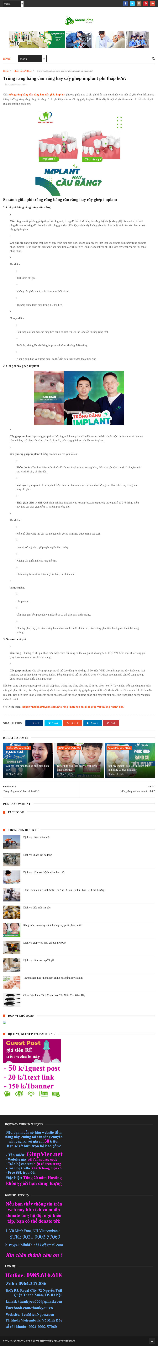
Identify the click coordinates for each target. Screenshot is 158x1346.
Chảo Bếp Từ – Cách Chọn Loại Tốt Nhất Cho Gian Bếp (54, 995)
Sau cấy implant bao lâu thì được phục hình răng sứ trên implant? (129, 767)
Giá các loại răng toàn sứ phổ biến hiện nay (27, 767)
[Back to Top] (152, 1341)
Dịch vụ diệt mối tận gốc (36, 907)
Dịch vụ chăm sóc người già (38, 960)
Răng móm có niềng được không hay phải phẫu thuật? (52, 925)
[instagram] (139, 3)
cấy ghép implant (55, 94)
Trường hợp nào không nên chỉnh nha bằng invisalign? (53, 977)
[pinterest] (145, 3)
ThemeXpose (68, 1341)
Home (6, 58)
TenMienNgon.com (14, 1341)
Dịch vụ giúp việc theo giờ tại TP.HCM (44, 942)
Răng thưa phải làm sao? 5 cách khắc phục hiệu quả (77, 767)
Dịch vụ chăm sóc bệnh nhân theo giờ (43, 872)
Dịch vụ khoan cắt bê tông (37, 854)
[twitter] (132, 3)
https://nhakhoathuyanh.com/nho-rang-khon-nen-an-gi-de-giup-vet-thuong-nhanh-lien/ (73, 706)
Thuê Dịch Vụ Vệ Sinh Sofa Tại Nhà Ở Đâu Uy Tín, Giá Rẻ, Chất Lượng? (64, 890)
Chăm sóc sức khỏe (23, 71)
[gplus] (152, 3)
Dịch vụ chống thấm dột (36, 837)
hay (27, 94)
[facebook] (125, 3)
